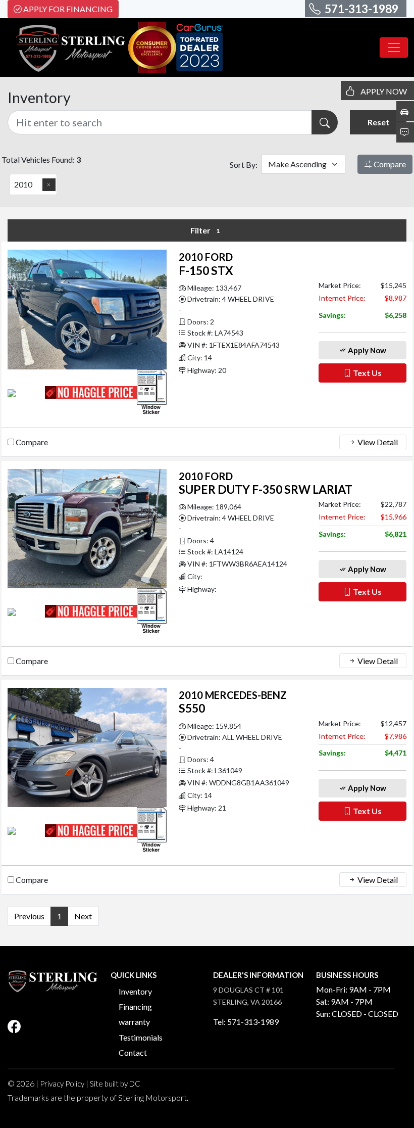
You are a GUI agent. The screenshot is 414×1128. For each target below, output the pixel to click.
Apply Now (366, 350)
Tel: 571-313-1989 (246, 1021)
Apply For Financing (68, 9)
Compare (389, 164)
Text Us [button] (366, 373)
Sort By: (243, 164)
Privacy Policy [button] (62, 1083)
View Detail (377, 442)
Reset (378, 122)
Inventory (135, 991)
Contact (133, 1052)
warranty (134, 1021)
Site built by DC (115, 1083)
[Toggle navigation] (394, 47)
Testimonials (141, 1037)
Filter (205, 230)
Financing (135, 1006)
